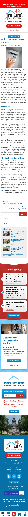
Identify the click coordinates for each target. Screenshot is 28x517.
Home (2, 45)
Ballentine (5, 401)
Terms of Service (15, 493)
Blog (6, 45)
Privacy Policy (10, 493)
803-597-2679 (14, 514)
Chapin (6, 403)
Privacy (20, 494)
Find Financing (14, 482)
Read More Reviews (14, 361)
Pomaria (13, 404)
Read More (18, 6)
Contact (3, 190)
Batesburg (13, 401)
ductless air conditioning (9, 254)
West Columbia (14, 406)
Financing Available (14, 30)
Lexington (8, 255)
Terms (22, 494)
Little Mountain (18, 403)
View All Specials (14, 315)
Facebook (14, 476)
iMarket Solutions (15, 505)
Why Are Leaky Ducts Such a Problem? (12, 203)
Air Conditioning (14, 36)
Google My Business (19, 476)
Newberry (6, 404)
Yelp (9, 476)
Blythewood (21, 401)
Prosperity (20, 404)
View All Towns (14, 411)
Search (23, 214)
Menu (3, 515)
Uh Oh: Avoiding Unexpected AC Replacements (17, 209)
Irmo (11, 403)
